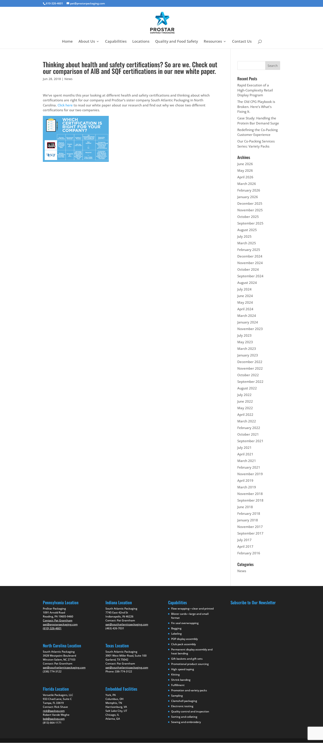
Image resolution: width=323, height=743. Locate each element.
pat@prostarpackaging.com (60, 624)
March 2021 (246, 460)
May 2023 (245, 342)
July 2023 (244, 335)
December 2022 (249, 362)
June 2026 (245, 164)
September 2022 (250, 381)
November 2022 (250, 368)
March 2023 (246, 348)
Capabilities (116, 42)
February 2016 (248, 553)
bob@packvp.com (54, 719)
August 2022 (247, 388)
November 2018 (250, 493)
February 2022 (248, 427)
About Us (86, 42)
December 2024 (249, 256)
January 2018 (247, 520)
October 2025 (248, 216)
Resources (213, 42)
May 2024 (245, 302)
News (68, 79)
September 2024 (250, 276)
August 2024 (247, 282)
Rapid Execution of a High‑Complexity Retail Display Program (255, 90)
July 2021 (244, 447)
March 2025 (246, 243)
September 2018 (250, 500)
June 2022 (245, 401)
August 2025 (247, 230)
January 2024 (247, 322)
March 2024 (246, 315)
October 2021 (248, 434)
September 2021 (250, 441)
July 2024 (244, 289)
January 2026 (247, 197)
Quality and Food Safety (176, 42)
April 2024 (245, 309)
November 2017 (250, 526)
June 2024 (245, 296)
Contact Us (242, 42)
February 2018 (248, 513)
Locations (140, 42)
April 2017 (245, 546)
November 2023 (250, 329)
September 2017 (250, 533)
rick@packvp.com (54, 711)
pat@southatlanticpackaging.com (64, 667)
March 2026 (246, 183)
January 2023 (247, 355)
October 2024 (248, 269)
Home (67, 42)
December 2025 (249, 203)
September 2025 (250, 223)
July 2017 (244, 540)
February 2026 (248, 190)
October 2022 (248, 375)
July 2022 (244, 394)
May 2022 (245, 408)
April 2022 (245, 414)
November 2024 (250, 263)
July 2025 (244, 236)
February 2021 (248, 467)
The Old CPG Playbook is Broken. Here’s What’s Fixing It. (256, 106)
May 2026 (245, 170)
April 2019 (245, 480)
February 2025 (248, 249)
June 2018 (245, 507)
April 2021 (245, 454)
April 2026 (245, 177)
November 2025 (250, 210)
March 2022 (246, 421)
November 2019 (250, 474)
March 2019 (246, 487)
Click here (65, 105)
